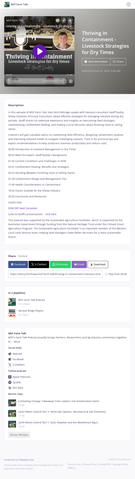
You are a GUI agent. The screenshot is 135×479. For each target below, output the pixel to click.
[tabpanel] (67, 174)
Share (120, 61)
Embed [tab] (22, 256)
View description (98, 61)
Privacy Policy (89, 464)
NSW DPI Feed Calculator (22, 208)
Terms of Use (74, 464)
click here (50, 214)
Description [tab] (16, 105)
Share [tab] (12, 256)
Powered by (11, 459)
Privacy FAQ (104, 464)
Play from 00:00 (118, 274)
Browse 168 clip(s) (19, 434)
